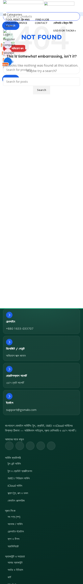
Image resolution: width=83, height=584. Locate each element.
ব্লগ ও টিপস (13, 539)
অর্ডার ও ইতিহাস (15, 570)
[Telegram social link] (51, 446)
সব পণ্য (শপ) (14, 517)
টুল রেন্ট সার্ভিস (14, 463)
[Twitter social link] (20, 446)
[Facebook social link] (9, 446)
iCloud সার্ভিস (15, 486)
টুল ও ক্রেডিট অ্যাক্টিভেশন (20, 471)
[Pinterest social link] (30, 446)
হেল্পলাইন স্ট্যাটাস (16, 531)
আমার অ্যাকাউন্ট (15, 562)
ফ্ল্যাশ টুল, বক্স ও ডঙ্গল (18, 493)
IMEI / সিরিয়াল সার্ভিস (19, 478)
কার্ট (9, 577)
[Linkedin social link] (40, 446)
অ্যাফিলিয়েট (13, 546)
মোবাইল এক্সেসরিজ (16, 500)
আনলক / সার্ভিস (15, 524)
